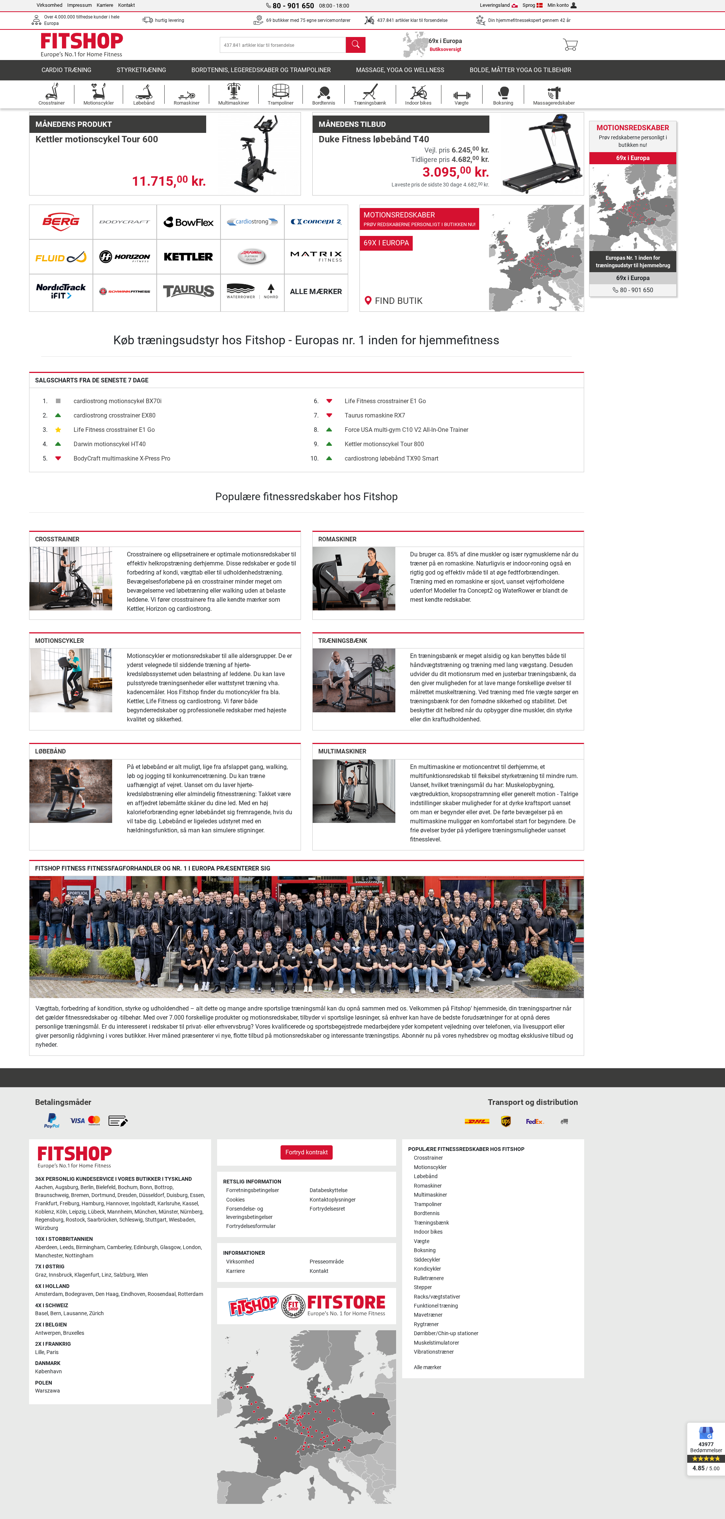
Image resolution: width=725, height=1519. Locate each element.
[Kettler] (188, 257)
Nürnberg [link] (191, 1212)
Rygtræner (426, 1324)
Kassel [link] (190, 1203)
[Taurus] (188, 291)
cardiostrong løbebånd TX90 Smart (391, 458)
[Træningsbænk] (354, 680)
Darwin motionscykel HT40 (110, 444)
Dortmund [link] (103, 1195)
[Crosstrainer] (70, 578)
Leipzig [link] (77, 1212)
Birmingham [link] (90, 1247)
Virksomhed (49, 5)
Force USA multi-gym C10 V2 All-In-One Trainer (406, 429)
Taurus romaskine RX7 (375, 415)
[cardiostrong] (252, 222)
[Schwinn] (124, 291)
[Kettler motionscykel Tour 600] (259, 153)
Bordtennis (427, 1213)
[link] (471, 258)
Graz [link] (40, 1275)
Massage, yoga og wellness (400, 70)
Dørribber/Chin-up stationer (446, 1333)
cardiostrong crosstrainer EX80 (115, 415)
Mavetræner (428, 1315)
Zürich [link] (96, 1313)
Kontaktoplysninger (333, 1200)
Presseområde (327, 1262)
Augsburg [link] (66, 1187)
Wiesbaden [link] (181, 1220)
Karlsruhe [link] (168, 1203)
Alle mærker (427, 1367)
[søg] (356, 45)
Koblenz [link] (44, 1212)
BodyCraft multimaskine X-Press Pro (122, 458)
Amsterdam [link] (49, 1294)
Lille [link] (39, 1352)
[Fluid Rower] (61, 257)
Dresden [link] (127, 1195)
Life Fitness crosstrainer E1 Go (114, 429)
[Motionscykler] (70, 680)
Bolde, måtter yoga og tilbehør (520, 70)
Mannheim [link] (119, 1212)
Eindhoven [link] (133, 1294)
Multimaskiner (342, 751)
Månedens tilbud (352, 124)
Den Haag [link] (107, 1294)
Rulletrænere (429, 1278)
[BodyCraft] (124, 222)
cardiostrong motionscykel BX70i (118, 401)
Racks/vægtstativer (437, 1297)
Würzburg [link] (46, 1228)
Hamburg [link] (93, 1203)
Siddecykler (427, 1260)
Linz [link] (106, 1275)
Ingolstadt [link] (143, 1203)
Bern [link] (55, 1313)
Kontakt (126, 5)
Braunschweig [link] (52, 1195)
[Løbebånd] (70, 790)
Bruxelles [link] (73, 1333)
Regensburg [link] (49, 1220)
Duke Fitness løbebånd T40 (374, 139)
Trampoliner (428, 1204)
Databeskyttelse (328, 1190)
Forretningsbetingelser (252, 1190)
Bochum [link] (127, 1187)
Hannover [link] (117, 1203)
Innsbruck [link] (60, 1275)
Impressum (79, 5)
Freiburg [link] (69, 1203)
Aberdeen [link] (46, 1247)
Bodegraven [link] (79, 1294)
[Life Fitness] (252, 257)
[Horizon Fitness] (124, 257)
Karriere (105, 5)
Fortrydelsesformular (251, 1226)
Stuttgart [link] (156, 1220)
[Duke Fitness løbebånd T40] (542, 153)
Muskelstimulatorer (436, 1343)
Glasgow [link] (170, 1247)
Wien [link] (142, 1275)
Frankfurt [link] (46, 1203)
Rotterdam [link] (190, 1294)
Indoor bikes (428, 1232)
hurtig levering (169, 20)
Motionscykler (59, 640)
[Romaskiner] (354, 578)
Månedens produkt (73, 124)
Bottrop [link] (163, 1187)
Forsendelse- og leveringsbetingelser (249, 1213)
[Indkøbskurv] (572, 44)
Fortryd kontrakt (306, 1152)
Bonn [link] (146, 1187)
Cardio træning (66, 70)
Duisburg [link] (177, 1195)
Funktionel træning (436, 1306)
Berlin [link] (87, 1187)
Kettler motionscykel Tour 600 (96, 139)
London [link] (192, 1247)
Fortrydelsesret (327, 1209)
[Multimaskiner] (354, 790)
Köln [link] (61, 1212)
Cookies (235, 1200)
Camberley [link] (119, 1247)
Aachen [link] (44, 1187)
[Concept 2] (316, 222)
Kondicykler (427, 1269)
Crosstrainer (57, 539)
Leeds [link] (67, 1247)
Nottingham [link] (79, 1255)
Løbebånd (50, 751)
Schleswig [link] (131, 1220)
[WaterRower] (252, 291)
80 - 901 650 (636, 290)
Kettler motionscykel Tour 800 (384, 444)
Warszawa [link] (47, 1391)
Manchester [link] (49, 1255)
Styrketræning (141, 70)
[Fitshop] (82, 44)
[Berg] (61, 222)
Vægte (421, 1241)
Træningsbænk (342, 640)
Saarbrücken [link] (102, 1220)
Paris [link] (52, 1352)
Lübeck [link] (96, 1212)
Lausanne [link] (75, 1313)
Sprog (529, 5)
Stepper (423, 1287)
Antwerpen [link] (48, 1333)
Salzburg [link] (124, 1275)
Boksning (425, 1250)
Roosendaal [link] (162, 1294)
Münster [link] (168, 1212)
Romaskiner (337, 539)
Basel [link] (41, 1313)
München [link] (145, 1212)
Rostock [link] (75, 1220)
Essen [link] (197, 1195)
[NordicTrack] (61, 291)
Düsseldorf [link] (151, 1195)
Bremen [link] (80, 1195)
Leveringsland (495, 5)
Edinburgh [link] (146, 1247)
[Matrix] (316, 257)
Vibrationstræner (434, 1352)
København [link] (48, 1371)
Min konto (558, 5)
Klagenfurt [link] (86, 1275)
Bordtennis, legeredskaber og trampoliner (261, 70)
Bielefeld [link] (106, 1187)
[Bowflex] (188, 222)
